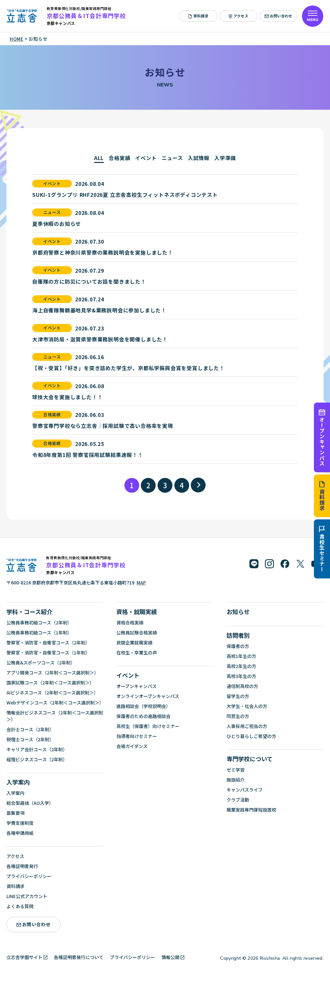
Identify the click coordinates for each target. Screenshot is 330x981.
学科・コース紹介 (29, 611)
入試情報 (198, 158)
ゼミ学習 (236, 769)
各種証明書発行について (78, 957)
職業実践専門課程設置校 (251, 809)
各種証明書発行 (22, 866)
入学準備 (225, 158)
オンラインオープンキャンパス (147, 696)
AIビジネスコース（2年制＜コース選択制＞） (52, 692)
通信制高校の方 (242, 686)
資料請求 (322, 500)
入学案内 (18, 782)
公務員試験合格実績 (136, 632)
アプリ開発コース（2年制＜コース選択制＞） (52, 672)
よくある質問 (20, 906)
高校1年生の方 (241, 656)
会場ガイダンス (132, 746)
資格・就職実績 (136, 611)
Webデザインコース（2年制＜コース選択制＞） (55, 702)
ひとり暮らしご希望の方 (251, 736)
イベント (146, 158)
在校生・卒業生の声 (136, 652)
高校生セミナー (322, 553)
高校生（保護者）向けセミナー (148, 726)
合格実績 (119, 158)
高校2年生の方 (241, 666)
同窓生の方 (238, 716)
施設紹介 (236, 779)
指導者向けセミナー (136, 736)
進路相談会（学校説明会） (143, 706)
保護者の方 (238, 646)
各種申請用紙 (20, 833)
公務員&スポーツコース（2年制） (40, 662)
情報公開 (170, 957)
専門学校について (250, 758)
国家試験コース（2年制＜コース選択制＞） (50, 682)
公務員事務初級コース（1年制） (39, 632)
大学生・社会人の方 (247, 706)
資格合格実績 (129, 622)
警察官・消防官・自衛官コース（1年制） (48, 652)
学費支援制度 (20, 823)
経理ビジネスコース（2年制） (36, 759)
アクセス (241, 15)
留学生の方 (238, 696)
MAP (141, 582)
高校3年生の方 (241, 676)
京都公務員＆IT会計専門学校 (86, 15)
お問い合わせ (281, 15)
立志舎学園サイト (24, 957)
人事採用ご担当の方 (247, 726)
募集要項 (15, 813)
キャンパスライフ (245, 789)
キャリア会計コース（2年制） (36, 749)
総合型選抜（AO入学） (29, 803)
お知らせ (238, 611)
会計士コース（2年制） (30, 729)
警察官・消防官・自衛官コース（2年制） (48, 642)
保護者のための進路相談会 (143, 716)
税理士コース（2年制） (30, 739)
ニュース (172, 158)
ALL (99, 158)
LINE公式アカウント (26, 896)
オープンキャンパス (322, 441)
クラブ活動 (238, 799)
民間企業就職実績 (134, 642)
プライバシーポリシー (29, 876)
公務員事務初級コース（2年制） (39, 622)
